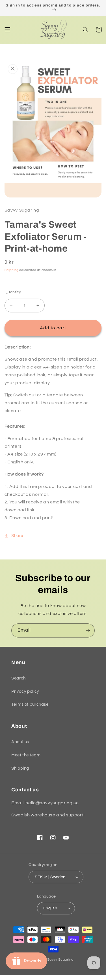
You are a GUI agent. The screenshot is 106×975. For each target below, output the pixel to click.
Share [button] (17, 536)
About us (20, 742)
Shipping (12, 270)
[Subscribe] (87, 630)
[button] (7, 29)
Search (18, 678)
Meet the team (25, 755)
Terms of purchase (30, 704)
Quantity (13, 292)
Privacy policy (25, 691)
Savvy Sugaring (60, 959)
